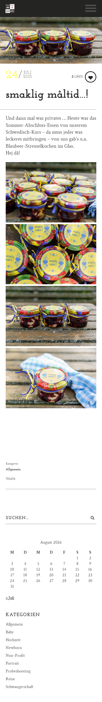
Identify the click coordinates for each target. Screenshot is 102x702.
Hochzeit (13, 640)
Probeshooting (18, 671)
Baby (10, 632)
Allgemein (13, 469)
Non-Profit (15, 655)
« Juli (10, 597)
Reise (10, 679)
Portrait (12, 663)
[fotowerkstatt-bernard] (9, 8)
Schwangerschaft (19, 686)
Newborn (14, 647)
